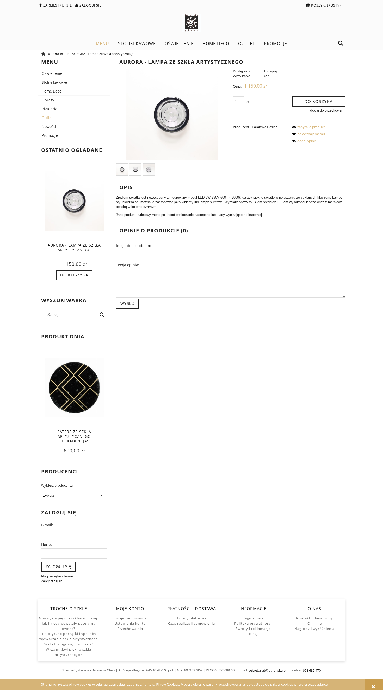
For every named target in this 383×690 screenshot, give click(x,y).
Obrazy (48, 99)
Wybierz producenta (57, 485)
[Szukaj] (102, 314)
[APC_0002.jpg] (149, 169)
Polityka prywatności (253, 623)
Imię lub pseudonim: (134, 245)
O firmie (314, 623)
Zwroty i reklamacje (253, 628)
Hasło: (46, 544)
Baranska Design (264, 127)
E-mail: (47, 524)
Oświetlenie (52, 73)
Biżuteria (49, 108)
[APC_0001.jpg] (135, 169)
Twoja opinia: (127, 264)
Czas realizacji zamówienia (191, 623)
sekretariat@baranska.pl (267, 670)
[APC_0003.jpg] (122, 169)
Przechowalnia (130, 628)
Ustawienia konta (130, 623)
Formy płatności (191, 618)
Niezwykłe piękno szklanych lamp (68, 618)
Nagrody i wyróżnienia (314, 628)
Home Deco (51, 91)
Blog (253, 633)
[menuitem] (102, 43)
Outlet (47, 117)
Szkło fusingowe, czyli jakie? (69, 644)
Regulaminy (253, 618)
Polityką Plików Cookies (161, 684)
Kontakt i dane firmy (314, 618)
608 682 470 (312, 670)
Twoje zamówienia (130, 618)
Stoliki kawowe (54, 82)
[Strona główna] (191, 23)
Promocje (50, 135)
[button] (308, 127)
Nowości (49, 126)
